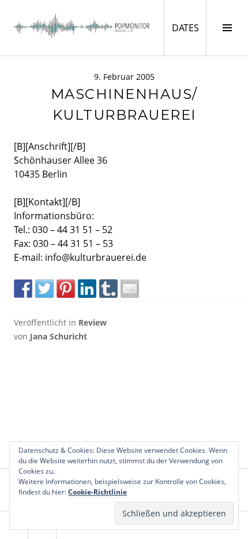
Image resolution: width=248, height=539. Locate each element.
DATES (189, 27)
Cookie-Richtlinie (97, 492)
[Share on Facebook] (23, 288)
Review (92, 322)
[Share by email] (130, 288)
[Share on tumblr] (108, 288)
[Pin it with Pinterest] (66, 288)
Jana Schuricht (58, 336)
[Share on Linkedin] (87, 288)
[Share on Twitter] (44, 288)
